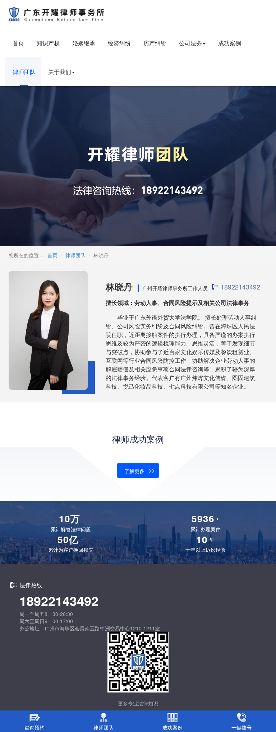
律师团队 (24, 72)
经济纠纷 (119, 43)
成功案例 (229, 43)
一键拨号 (241, 727)
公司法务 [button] (190, 43)
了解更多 (134, 470)
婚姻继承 (83, 43)
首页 (18, 43)
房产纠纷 (154, 43)
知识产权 (48, 43)
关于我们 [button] (59, 72)
